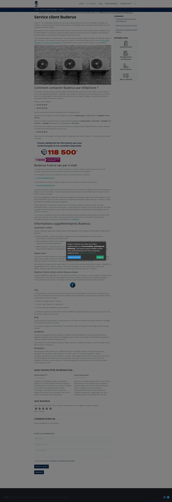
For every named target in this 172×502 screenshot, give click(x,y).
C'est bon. (100, 257)
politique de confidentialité (87, 253)
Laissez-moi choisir (74, 257)
